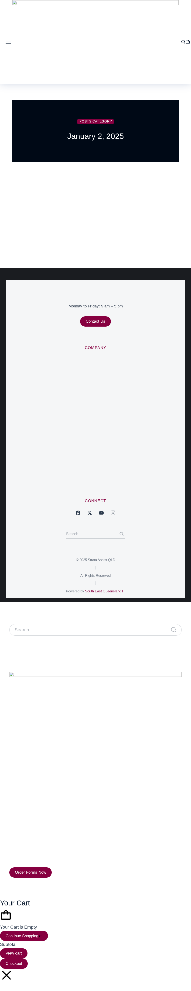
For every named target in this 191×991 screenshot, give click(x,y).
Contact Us (95, 321)
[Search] (121, 533)
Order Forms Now (30, 872)
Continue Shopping (22, 936)
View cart (14, 953)
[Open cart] (187, 42)
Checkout (14, 963)
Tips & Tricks (85, 216)
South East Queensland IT (105, 591)
